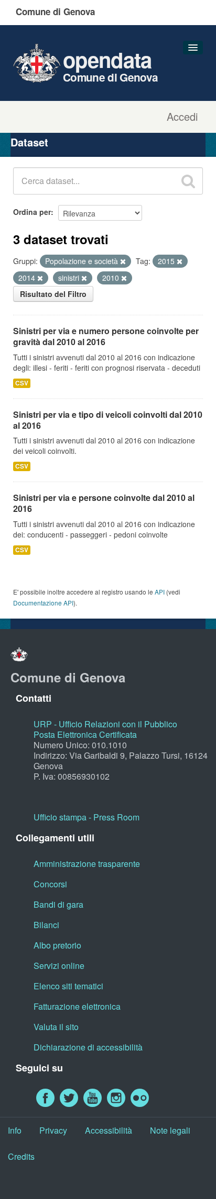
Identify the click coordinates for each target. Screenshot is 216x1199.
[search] (188, 181)
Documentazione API (43, 602)
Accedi (182, 116)
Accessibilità (108, 1130)
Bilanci (46, 925)
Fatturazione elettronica (77, 1006)
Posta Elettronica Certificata (85, 734)
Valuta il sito (56, 1027)
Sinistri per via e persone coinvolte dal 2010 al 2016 (104, 503)
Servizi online (59, 966)
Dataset (29, 142)
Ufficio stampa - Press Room (86, 817)
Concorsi (50, 884)
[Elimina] (123, 261)
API (160, 591)
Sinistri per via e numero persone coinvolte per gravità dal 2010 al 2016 (106, 336)
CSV (21, 383)
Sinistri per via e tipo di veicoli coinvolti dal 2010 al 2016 (107, 419)
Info (14, 1130)
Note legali (170, 1130)
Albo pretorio (57, 945)
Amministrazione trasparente (87, 864)
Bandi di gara (58, 904)
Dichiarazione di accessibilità (88, 1047)
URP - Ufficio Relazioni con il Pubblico (105, 724)
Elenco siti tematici (68, 986)
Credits (21, 1156)
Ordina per (32, 212)
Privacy (53, 1130)
